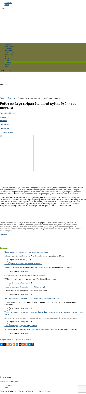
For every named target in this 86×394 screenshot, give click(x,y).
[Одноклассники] (14, 344)
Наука (6, 64)
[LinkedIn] (29, 344)
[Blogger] (7, 344)
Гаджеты (7, 62)
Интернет (8, 50)
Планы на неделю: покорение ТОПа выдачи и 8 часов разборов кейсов (31, 298)
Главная (7, 44)
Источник (4, 235)
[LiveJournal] (32, 344)
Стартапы (8, 48)
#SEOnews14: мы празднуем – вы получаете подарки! (25, 275)
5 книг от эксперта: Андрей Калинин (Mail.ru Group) (24, 287)
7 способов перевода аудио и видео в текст (20, 326)
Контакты (8, 3)
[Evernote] (26, 344)
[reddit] (23, 344)
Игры (6, 58)
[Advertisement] (43, 25)
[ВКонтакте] (1, 344)
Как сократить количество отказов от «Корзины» (23, 264)
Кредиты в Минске (25, 391)
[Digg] (20, 344)
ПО (5, 56)
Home (2, 98)
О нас (6, 5)
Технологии (9, 52)
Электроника (9, 54)
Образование (9, 46)
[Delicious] (10, 344)
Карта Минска (44, 391)
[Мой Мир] (17, 344)
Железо (7, 66)
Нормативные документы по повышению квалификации (26, 252)
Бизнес (7, 60)
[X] (4, 344)
